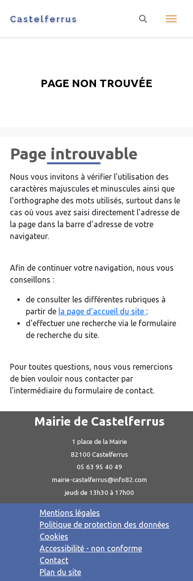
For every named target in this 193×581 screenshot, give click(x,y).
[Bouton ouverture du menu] (171, 18)
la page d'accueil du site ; (103, 311)
